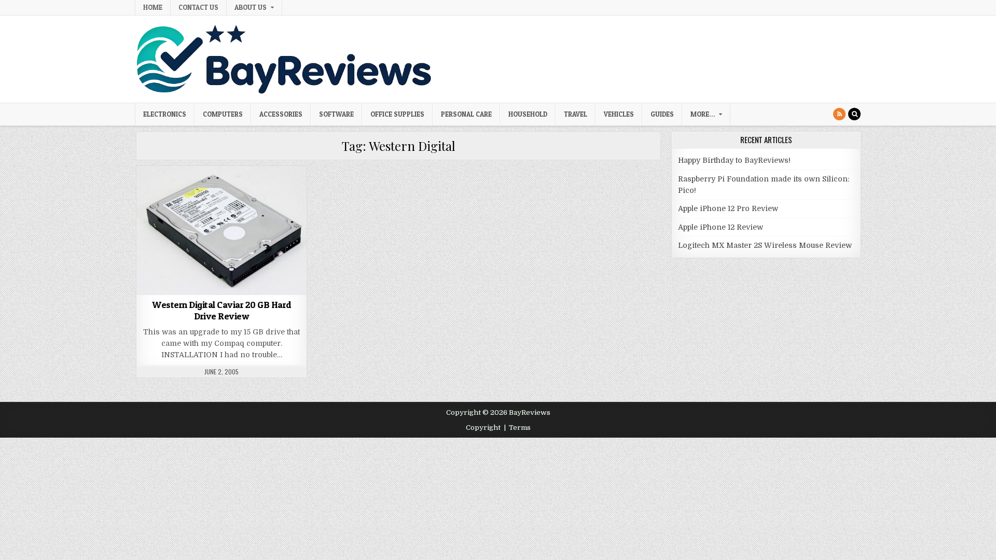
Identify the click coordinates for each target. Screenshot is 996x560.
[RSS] (839, 114)
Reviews (267, 192)
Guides (662, 114)
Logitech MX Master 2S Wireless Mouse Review (765, 245)
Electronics (164, 114)
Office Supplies (397, 114)
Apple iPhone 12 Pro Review (728, 208)
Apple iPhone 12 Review (720, 227)
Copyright (483, 427)
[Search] (854, 114)
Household (527, 114)
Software (336, 114)
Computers (223, 114)
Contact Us (198, 7)
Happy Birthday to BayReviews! (734, 160)
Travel (575, 114)
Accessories (280, 114)
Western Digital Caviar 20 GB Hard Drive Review (222, 310)
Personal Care (466, 114)
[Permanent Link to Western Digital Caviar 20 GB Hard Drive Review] (221, 230)
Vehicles (619, 114)
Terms (520, 427)
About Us (250, 7)
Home (152, 7)
